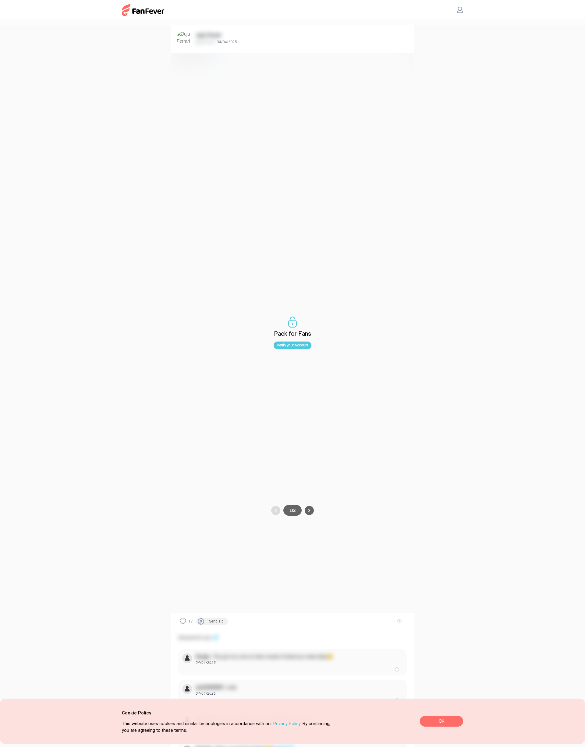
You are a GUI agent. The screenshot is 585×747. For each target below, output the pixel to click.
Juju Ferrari (208, 35)
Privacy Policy (286, 723)
